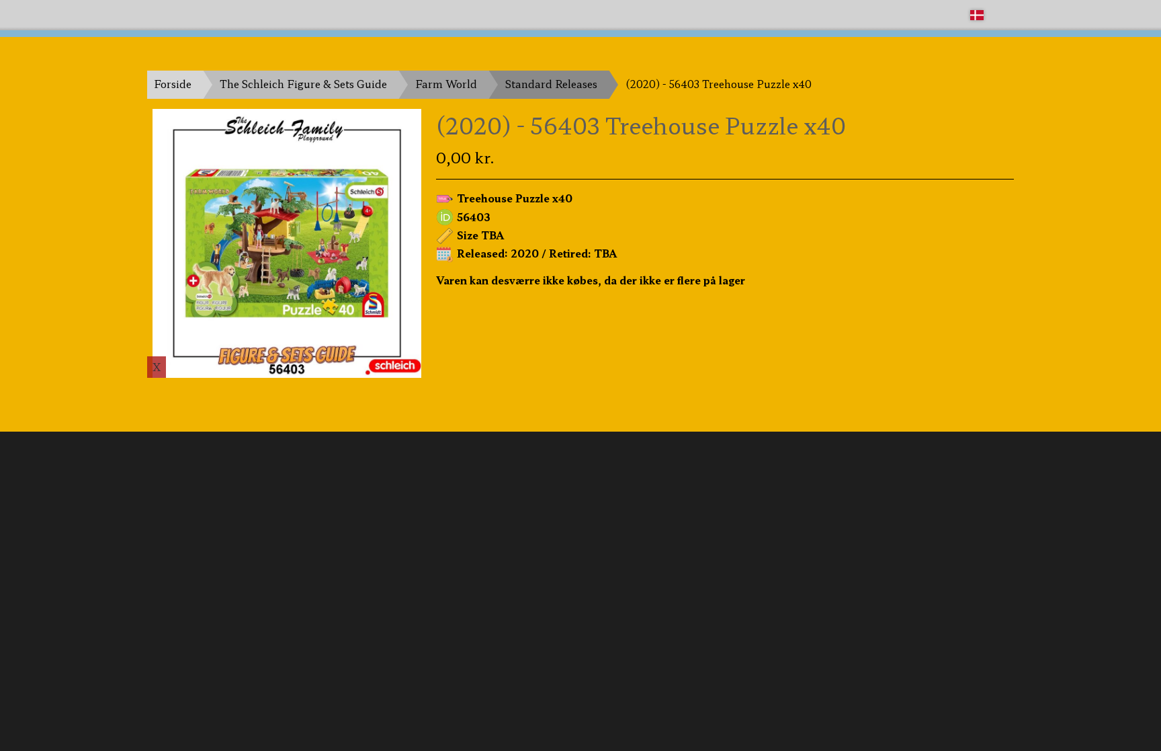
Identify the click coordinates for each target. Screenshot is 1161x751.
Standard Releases (551, 84)
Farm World (446, 84)
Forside (172, 84)
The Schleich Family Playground (229, 14)
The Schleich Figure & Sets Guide (303, 84)
